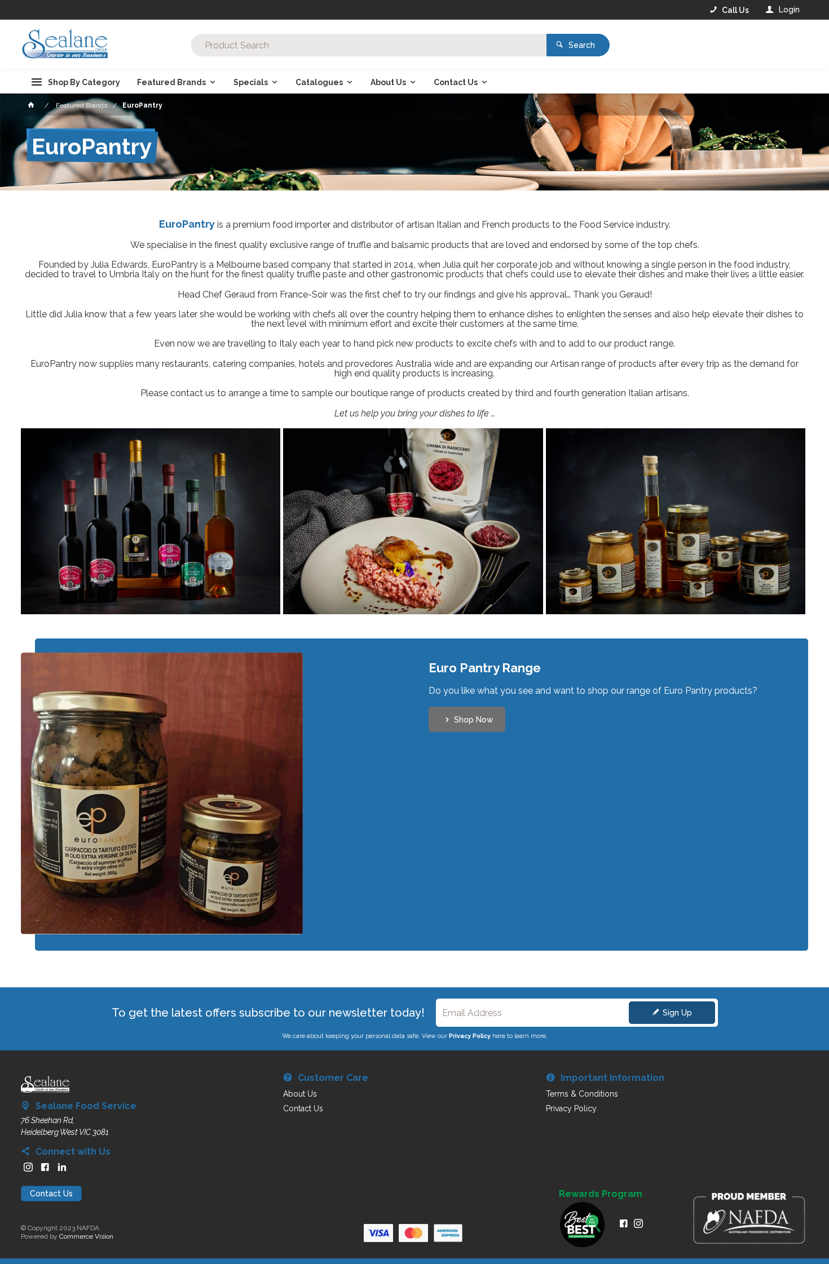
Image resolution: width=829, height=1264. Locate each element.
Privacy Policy (470, 1035)
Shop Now (473, 719)
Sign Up (677, 1012)
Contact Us (51, 1193)
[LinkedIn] (62, 1167)
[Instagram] (28, 1167)
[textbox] (369, 45)
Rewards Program (600, 1194)
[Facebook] (45, 1167)
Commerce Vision (86, 1236)
